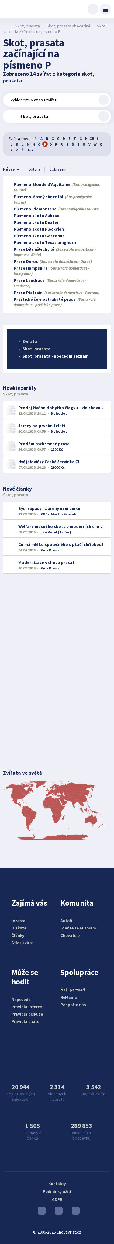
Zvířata (29, 341)
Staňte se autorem (78, 928)
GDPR (57, 1199)
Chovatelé (70, 935)
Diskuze (19, 928)
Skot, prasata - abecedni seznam (55, 356)
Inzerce (18, 920)
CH (91, 138)
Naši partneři (72, 990)
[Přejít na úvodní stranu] (6, 26)
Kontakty (57, 1183)
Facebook (74, 1212)
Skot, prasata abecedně (68, 26)
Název (9, 169)
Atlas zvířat (23, 942)
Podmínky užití (57, 1191)
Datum (34, 169)
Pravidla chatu (26, 1021)
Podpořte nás (73, 1004)
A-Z (31, 149)
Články (18, 935)
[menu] (105, 9)
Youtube (40, 1212)
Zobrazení (57, 169)
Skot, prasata (27, 26)
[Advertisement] (57, 629)
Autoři (66, 920)
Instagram (57, 1212)
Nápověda (21, 999)
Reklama (68, 997)
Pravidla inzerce (27, 1006)
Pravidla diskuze (27, 1014)
